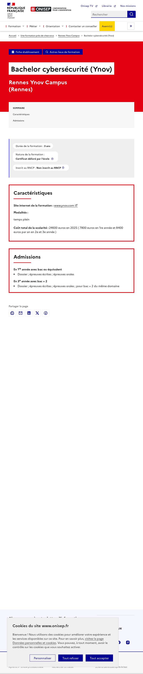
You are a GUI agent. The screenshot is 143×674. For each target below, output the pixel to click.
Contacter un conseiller (83, 26)
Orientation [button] (53, 26)
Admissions (18, 120)
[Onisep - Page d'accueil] (41, 9)
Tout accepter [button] (99, 658)
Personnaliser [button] (42, 658)
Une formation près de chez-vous (37, 35)
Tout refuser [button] (70, 658)
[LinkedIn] (28, 313)
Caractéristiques (21, 114)
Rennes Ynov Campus (69, 35)
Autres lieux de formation (65, 52)
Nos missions (128, 5)
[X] (37, 313)
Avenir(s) (107, 26)
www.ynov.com (64, 205)
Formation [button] (14, 26)
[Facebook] (45, 313)
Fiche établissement (27, 52)
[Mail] (20, 313)
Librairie (107, 5)
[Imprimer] (12, 313)
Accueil (12, 35)
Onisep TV (87, 5)
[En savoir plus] (52, 158)
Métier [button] (33, 26)
